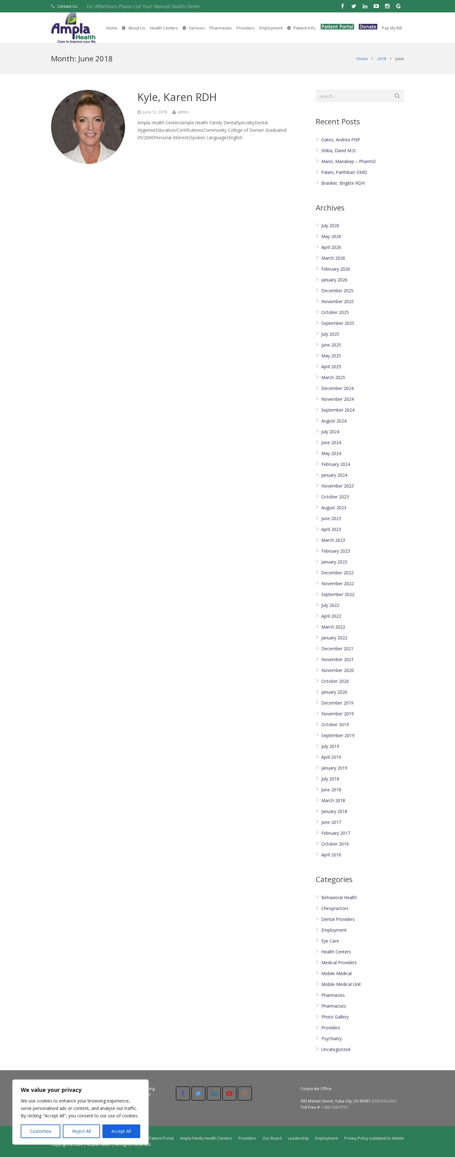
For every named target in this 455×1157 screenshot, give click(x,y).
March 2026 (333, 258)
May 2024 (331, 453)
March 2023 (333, 540)
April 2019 (331, 757)
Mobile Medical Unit (341, 984)
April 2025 (331, 366)
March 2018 (333, 800)
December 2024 (337, 388)
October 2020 (335, 681)
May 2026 (331, 236)
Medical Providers (339, 962)
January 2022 (334, 638)
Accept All (121, 1131)
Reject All (81, 1131)
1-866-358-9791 (334, 1107)
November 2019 (337, 714)
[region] (80, 1112)
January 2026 (334, 280)
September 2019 (337, 735)
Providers (330, 1028)
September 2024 (337, 410)
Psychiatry (331, 1038)
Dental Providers (338, 919)
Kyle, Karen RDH (177, 97)
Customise (40, 1131)
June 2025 (331, 345)
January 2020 (334, 692)
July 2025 (330, 334)
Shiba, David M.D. (339, 150)
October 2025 (335, 312)
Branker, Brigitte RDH (343, 183)
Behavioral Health (339, 897)
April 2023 (331, 529)
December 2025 (337, 291)
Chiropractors (335, 908)
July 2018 (330, 779)
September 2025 (337, 323)
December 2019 (337, 703)
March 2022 (333, 627)
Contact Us (67, 6)
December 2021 (337, 648)
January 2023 (334, 562)
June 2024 (331, 442)
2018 (381, 58)
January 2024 (334, 475)
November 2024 (337, 399)
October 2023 (335, 497)
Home (362, 58)
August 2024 (333, 421)
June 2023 (331, 518)
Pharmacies (333, 995)
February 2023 (335, 551)
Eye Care (330, 941)
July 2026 (330, 225)
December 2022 (337, 573)
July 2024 (330, 432)
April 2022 (331, 616)
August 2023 (333, 507)
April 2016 (331, 855)
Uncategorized (335, 1049)
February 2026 (335, 269)
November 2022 (337, 583)
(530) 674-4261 (384, 1101)
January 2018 (334, 811)
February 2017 (335, 833)
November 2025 (337, 301)
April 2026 (331, 247)
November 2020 (337, 670)
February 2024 (335, 464)
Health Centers (336, 952)
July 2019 (330, 746)
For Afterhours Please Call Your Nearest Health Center (143, 6)
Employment (334, 930)
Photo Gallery (335, 1017)
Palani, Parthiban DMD (344, 172)
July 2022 (330, 605)
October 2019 (335, 724)
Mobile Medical (336, 973)
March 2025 (333, 377)
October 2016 (335, 844)
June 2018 (331, 790)
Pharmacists (333, 1006)
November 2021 (337, 659)
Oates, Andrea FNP (340, 140)
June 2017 (331, 822)
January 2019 (334, 768)
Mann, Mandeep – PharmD (348, 161)
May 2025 (331, 356)
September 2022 (337, 594)
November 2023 (337, 486)
